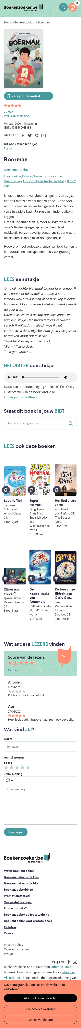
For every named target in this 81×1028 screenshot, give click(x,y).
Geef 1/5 (6, 768)
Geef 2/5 (12, 768)
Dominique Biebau (16, 170)
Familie (27, 176)
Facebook (22, 135)
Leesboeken (12, 176)
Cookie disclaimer (16, 949)
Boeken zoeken (63, 7)
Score (8, 763)
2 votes (8, 112)
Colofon (10, 927)
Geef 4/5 (23, 768)
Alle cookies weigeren (40, 1009)
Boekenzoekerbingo (18, 890)
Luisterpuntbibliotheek (20, 397)
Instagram (73, 962)
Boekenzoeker (23, 7)
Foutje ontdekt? (15, 908)
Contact (10, 933)
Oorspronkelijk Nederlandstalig (44, 181)
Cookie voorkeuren (41, 1020)
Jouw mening (13, 774)
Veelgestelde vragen (18, 902)
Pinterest (36, 135)
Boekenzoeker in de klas (21, 877)
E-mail (43, 135)
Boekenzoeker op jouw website (26, 915)
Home (8, 22)
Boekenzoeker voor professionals (28, 921)
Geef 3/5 (17, 768)
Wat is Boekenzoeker (19, 871)
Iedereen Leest (61, 967)
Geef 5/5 (28, 768)
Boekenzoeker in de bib (21, 883)
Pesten (8, 148)
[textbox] (40, 802)
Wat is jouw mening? (17, 116)
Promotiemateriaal (17, 896)
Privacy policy (13, 945)
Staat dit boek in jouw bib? (71, 423)
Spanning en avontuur (48, 176)
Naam (8, 739)
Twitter (29, 135)
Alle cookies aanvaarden (40, 998)
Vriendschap (13, 181)
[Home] (27, 858)
